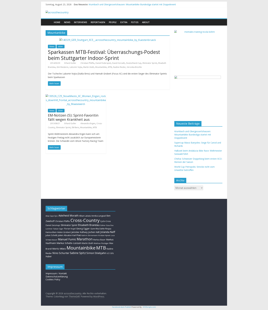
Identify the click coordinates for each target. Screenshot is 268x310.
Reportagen (98, 22)
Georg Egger (83, 228)
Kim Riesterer (62, 67)
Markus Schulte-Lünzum (69, 243)
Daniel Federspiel (103, 63)
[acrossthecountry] (57, 12)
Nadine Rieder (119, 67)
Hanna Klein (51, 232)
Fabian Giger (58, 229)
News (51, 46)
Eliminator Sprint (150, 63)
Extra (123, 22)
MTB (110, 67)
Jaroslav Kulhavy (79, 232)
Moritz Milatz (59, 248)
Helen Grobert (64, 232)
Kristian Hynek (104, 235)
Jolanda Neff (107, 232)
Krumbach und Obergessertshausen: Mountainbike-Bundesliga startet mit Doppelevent (132, 4)
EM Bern (75, 127)
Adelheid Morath (68, 215)
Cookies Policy (53, 279)
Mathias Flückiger (101, 243)
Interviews (80, 22)
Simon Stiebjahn (96, 253)
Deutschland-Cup (133, 63)
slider (60, 46)
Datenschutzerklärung (57, 276)
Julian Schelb (51, 235)
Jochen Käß (94, 232)
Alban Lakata (85, 215)
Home (57, 22)
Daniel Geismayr (53, 225)
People (113, 22)
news (67, 22)
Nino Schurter (60, 253)
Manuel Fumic (67, 239)
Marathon (85, 239)
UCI (108, 253)
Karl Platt (76, 235)
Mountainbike (81, 248)
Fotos (134, 22)
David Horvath (118, 63)
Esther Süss (105, 225)
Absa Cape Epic (52, 216)
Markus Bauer (99, 239)
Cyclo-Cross (105, 221)
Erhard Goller (70, 63)
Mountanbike (101, 67)
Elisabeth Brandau (89, 225)
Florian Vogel (70, 228)
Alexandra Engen (87, 123)
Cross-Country (85, 220)
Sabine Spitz (78, 253)
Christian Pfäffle (87, 63)
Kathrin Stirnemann (89, 235)
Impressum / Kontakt (56, 273)
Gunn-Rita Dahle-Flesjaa (100, 228)
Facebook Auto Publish (121, 307)
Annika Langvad (98, 215)
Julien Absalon (65, 235)
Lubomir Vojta (76, 67)
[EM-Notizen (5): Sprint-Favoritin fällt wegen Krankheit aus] (76, 96)
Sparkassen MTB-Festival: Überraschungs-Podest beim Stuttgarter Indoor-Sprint (104, 55)
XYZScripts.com (149, 307)
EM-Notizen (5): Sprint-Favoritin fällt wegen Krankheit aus (73, 117)
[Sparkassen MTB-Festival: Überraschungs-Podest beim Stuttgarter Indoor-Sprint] (107, 40)
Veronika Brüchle (134, 67)
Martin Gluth (88, 67)
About (146, 22)
